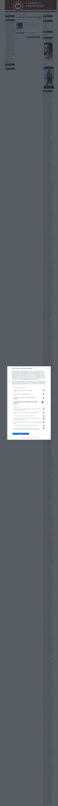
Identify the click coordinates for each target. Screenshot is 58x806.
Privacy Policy (35, 437)
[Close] (49, 368)
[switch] (43, 390)
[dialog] (29, 403)
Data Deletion (22, 437)
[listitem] (29, 387)
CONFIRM (21, 433)
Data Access (29, 437)
